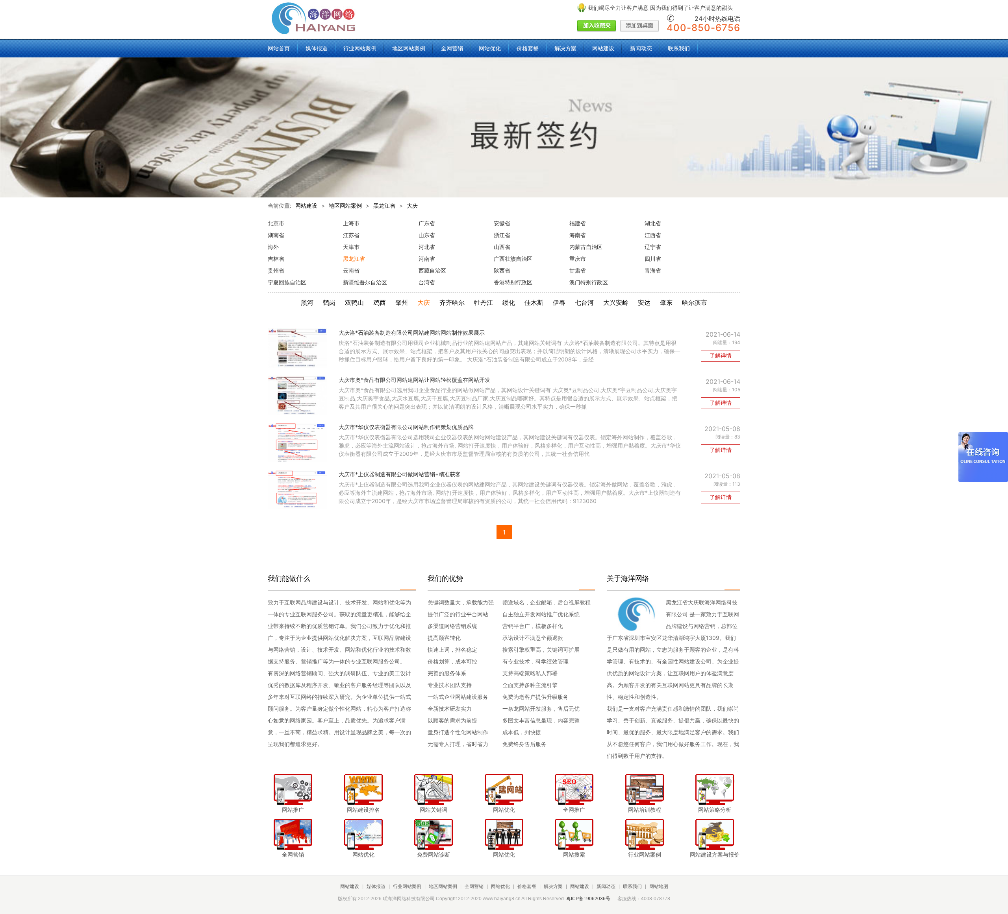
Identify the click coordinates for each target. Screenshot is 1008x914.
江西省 (653, 235)
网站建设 (603, 48)
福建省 (577, 223)
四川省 (653, 258)
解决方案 (565, 48)
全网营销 (452, 48)
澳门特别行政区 (588, 282)
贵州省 (276, 270)
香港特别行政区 (513, 282)
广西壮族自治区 (513, 258)
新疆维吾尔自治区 (365, 282)
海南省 (577, 235)
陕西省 (502, 270)
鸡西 (379, 302)
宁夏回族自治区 (287, 282)
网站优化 (490, 48)
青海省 (653, 270)
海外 (273, 246)
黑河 (307, 302)
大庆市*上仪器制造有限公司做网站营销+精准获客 (400, 474)
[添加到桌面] (639, 26)
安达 (644, 302)
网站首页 (279, 48)
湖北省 (653, 223)
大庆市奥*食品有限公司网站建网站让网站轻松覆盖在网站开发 (414, 379)
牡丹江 (483, 302)
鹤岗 (329, 302)
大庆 (412, 205)
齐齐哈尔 (452, 302)
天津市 (351, 246)
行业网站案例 (359, 48)
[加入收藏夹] (596, 26)
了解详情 (721, 355)
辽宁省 (653, 246)
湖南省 (276, 235)
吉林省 (276, 258)
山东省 (427, 235)
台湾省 (427, 282)
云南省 (351, 270)
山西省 (502, 246)
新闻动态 (641, 48)
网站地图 (658, 886)
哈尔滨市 (694, 302)
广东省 (427, 223)
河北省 (427, 246)
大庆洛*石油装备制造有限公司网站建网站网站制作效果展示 (412, 332)
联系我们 (679, 48)
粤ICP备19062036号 (588, 898)
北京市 (276, 223)
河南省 (427, 258)
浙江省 (502, 235)
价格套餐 (528, 48)
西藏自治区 (432, 270)
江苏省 (351, 235)
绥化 (508, 302)
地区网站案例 (408, 48)
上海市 (351, 223)
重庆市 (577, 258)
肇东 (666, 302)
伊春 (559, 302)
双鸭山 (354, 302)
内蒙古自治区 (585, 246)
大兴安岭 (615, 302)
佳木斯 (533, 302)
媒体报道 (317, 48)
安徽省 (502, 223)
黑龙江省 (384, 205)
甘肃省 (577, 270)
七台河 (584, 302)
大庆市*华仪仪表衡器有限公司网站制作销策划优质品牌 (406, 427)
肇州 (401, 302)
